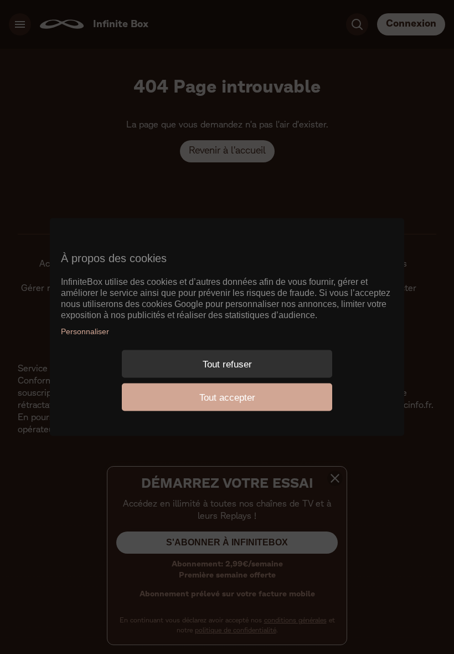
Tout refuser (227, 364)
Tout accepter (227, 397)
